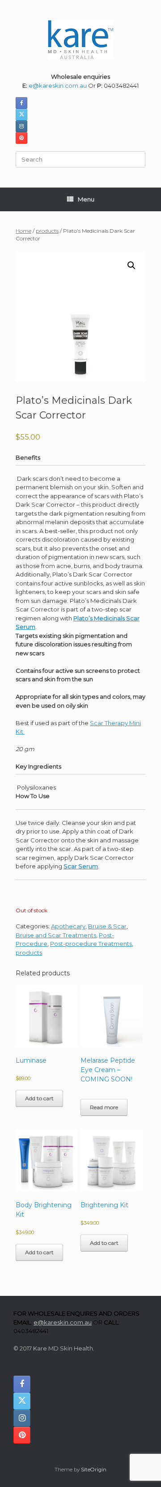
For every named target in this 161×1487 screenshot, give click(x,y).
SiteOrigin (93, 1469)
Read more (104, 1107)
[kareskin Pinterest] (21, 138)
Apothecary (68, 926)
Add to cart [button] (39, 1098)
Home (23, 230)
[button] (131, 265)
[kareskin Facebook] (21, 103)
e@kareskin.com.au (58, 85)
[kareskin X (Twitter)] (21, 114)
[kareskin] (80, 39)
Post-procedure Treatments (91, 943)
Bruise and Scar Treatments (56, 935)
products (47, 230)
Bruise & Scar (107, 926)
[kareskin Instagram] (21, 126)
